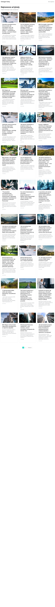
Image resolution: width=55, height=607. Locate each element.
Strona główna (51, 1)
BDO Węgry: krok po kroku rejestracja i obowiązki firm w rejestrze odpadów (9, 326)
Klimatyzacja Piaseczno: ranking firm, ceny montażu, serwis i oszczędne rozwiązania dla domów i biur (27, 327)
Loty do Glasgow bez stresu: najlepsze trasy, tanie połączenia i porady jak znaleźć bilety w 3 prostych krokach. (26, 160)
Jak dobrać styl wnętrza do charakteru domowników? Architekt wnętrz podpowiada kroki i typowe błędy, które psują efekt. (9, 229)
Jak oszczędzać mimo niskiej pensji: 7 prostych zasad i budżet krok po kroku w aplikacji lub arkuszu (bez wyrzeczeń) (45, 229)
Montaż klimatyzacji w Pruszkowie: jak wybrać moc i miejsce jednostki (26, 259)
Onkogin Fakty (5, 1)
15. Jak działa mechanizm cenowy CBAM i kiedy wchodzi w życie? (45, 259)
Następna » (30, 347)
